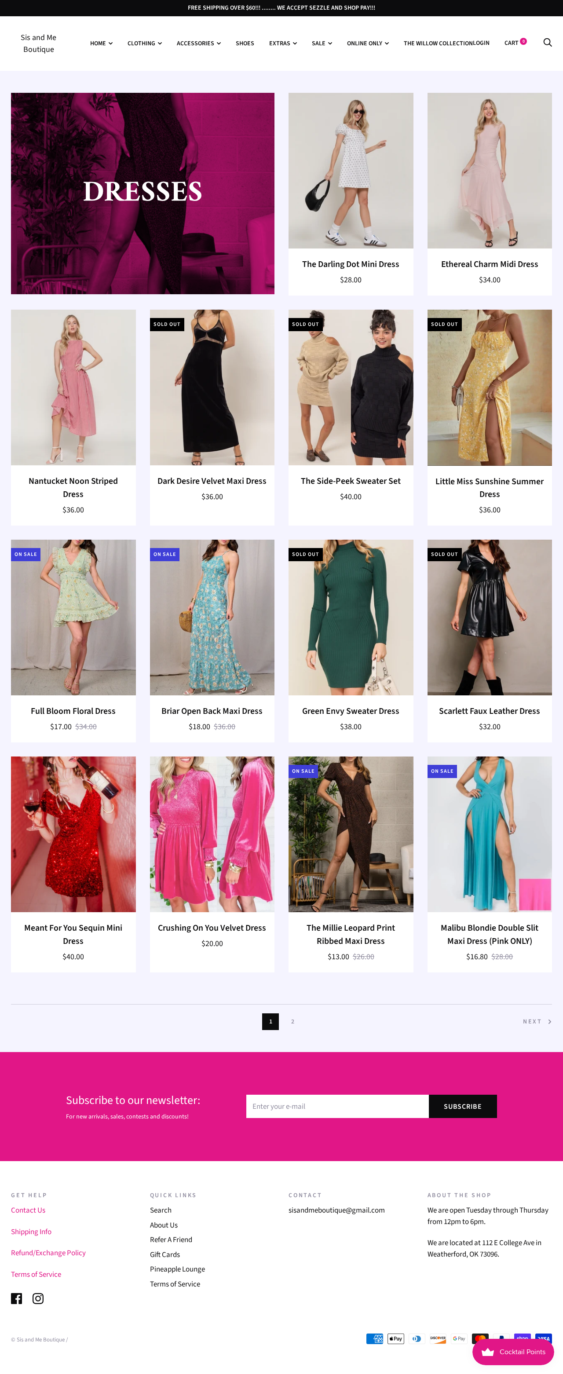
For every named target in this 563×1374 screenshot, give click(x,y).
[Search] (547, 43)
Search (161, 1210)
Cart (515, 43)
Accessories (195, 43)
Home (98, 43)
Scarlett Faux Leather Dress (489, 711)
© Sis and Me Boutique (38, 1340)
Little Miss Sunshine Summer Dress (489, 488)
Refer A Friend (171, 1240)
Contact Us (28, 1210)
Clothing (141, 43)
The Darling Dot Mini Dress (350, 264)
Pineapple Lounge (177, 1269)
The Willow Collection (438, 43)
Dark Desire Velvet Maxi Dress (212, 481)
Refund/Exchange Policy (48, 1253)
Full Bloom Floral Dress (73, 711)
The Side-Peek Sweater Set (351, 481)
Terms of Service (36, 1274)
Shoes (245, 43)
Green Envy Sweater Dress (350, 711)
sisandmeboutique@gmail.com (337, 1210)
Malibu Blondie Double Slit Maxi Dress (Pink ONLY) (489, 934)
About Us (164, 1225)
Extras (279, 43)
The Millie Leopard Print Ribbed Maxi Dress (351, 934)
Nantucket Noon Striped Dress (73, 488)
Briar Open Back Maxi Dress (212, 711)
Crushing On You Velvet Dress (212, 928)
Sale (318, 43)
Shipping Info (31, 1232)
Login (481, 43)
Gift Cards (165, 1255)
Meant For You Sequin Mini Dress (73, 934)
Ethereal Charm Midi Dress (489, 264)
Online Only (364, 43)
